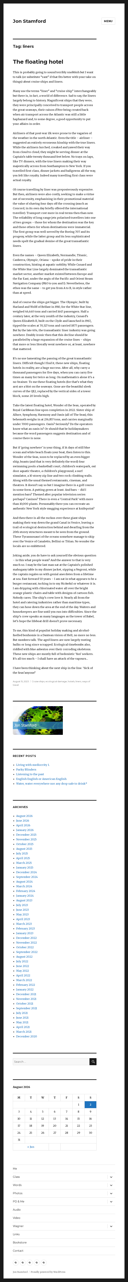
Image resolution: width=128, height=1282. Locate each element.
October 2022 (25, 947)
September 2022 (27, 952)
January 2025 (24, 867)
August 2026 (24, 816)
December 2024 (26, 872)
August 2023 (24, 900)
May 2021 (22, 1022)
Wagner (18, 1226)
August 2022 (24, 956)
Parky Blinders (26, 769)
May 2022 (22, 970)
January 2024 (25, 895)
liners (78, 681)
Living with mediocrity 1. (33, 764)
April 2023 (23, 919)
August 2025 (24, 848)
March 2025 (24, 862)
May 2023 (22, 914)
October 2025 (25, 844)
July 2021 (22, 1013)
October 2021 (24, 1003)
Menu (108, 21)
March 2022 (24, 980)
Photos (17, 1193)
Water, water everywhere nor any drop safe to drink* (51, 783)
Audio (17, 1209)
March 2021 (24, 1031)
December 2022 (26, 938)
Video (16, 1218)
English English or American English (41, 779)
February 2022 (25, 984)
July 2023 (22, 905)
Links (16, 1234)
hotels (71, 681)
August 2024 (24, 881)
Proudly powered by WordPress (48, 1272)
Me (15, 1168)
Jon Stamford (29, 21)
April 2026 (23, 825)
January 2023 (24, 933)
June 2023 (22, 909)
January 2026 (25, 830)
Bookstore (20, 1242)
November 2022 (26, 942)
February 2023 (25, 928)
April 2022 (23, 975)
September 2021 (26, 1008)
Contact (18, 1250)
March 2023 (24, 923)
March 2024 (24, 886)
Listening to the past (30, 774)
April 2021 (23, 1027)
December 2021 (26, 994)
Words (17, 1185)
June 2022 (22, 966)
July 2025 (22, 853)
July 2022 (22, 961)
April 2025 (23, 858)
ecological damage (56, 681)
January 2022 (25, 989)
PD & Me (18, 1201)
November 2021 (26, 999)
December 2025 (26, 834)
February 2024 (25, 891)
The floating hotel (38, 61)
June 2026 (22, 820)
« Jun (30, 1146)
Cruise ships (38, 681)
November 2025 (26, 839)
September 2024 (27, 877)
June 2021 (22, 1017)
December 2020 (26, 1036)
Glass (16, 1176)
